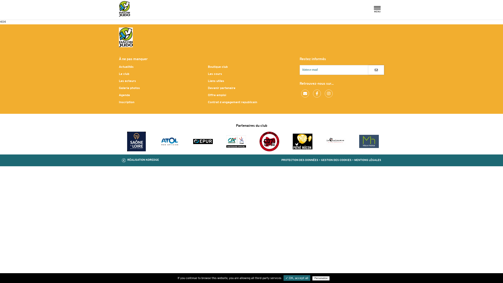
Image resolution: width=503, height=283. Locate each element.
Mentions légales (367, 160)
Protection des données (299, 160)
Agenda (124, 95)
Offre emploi (217, 95)
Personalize (321, 278)
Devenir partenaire (221, 88)
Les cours (215, 74)
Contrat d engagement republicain (232, 102)
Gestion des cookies (336, 160)
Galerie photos (129, 88)
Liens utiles (216, 81)
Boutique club (218, 67)
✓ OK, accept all (296, 278)
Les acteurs (127, 81)
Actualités (126, 67)
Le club (124, 74)
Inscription (126, 102)
